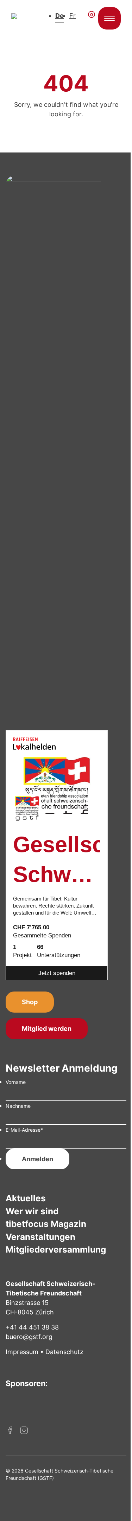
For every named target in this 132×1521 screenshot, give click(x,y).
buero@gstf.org (29, 1336)
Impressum (22, 1352)
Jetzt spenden (56, 973)
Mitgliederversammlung (56, 1249)
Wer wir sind (32, 1211)
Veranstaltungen (40, 1236)
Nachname (18, 1106)
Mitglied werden (46, 1028)
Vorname (16, 1082)
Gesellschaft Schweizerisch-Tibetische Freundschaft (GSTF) (56, 861)
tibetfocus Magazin (46, 1223)
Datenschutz (64, 1352)
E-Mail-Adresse (24, 1130)
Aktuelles (26, 1198)
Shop (30, 1002)
